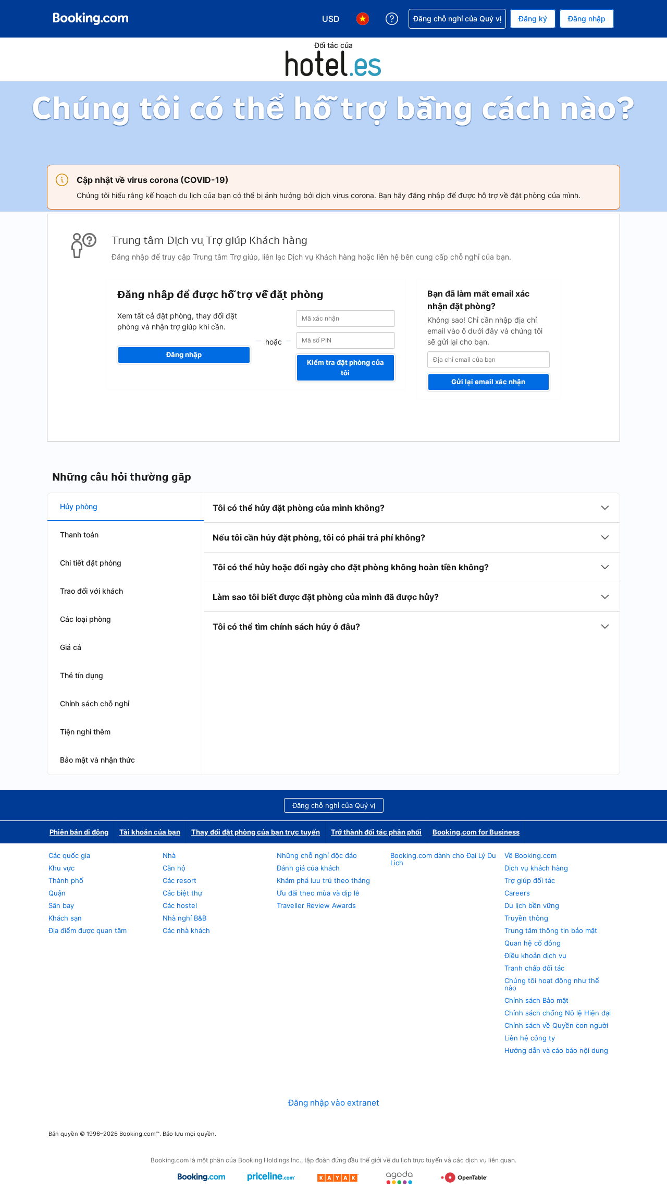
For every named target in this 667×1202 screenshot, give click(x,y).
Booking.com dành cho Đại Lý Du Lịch (443, 859)
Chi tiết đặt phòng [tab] (90, 562)
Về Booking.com (530, 855)
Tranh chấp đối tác (534, 968)
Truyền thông (526, 918)
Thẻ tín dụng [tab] (81, 675)
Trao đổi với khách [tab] (91, 590)
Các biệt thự (182, 893)
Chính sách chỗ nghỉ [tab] (94, 703)
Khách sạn (65, 918)
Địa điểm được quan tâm (87, 930)
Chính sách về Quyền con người (556, 1025)
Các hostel (180, 905)
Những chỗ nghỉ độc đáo (317, 855)
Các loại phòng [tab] (85, 619)
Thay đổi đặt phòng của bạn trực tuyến (255, 832)
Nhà (169, 855)
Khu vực (61, 868)
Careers (517, 893)
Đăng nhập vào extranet (333, 1103)
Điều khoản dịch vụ (535, 955)
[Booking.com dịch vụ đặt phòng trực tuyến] (90, 19)
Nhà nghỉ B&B (184, 918)
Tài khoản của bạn (149, 832)
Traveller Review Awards (316, 905)
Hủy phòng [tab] (78, 506)
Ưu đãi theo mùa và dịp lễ (318, 893)
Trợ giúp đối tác (529, 880)
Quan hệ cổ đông (532, 943)
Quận (57, 893)
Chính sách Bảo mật (536, 1000)
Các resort (179, 880)
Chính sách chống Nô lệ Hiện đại (557, 1013)
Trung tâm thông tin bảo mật (550, 930)
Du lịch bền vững (531, 905)
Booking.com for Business (476, 832)
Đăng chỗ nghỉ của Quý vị (333, 805)
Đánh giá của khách (308, 868)
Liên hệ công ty (529, 1038)
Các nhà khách (186, 930)
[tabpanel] (412, 567)
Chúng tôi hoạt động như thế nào (551, 984)
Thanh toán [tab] (79, 534)
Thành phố (65, 880)
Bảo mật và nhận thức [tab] (97, 759)
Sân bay (61, 905)
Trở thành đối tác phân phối (376, 832)
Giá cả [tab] (70, 647)
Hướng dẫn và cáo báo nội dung (556, 1050)
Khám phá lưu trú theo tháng (323, 880)
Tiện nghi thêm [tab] (85, 731)
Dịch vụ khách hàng (536, 868)
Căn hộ (174, 868)
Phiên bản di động (79, 832)
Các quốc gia (69, 855)
